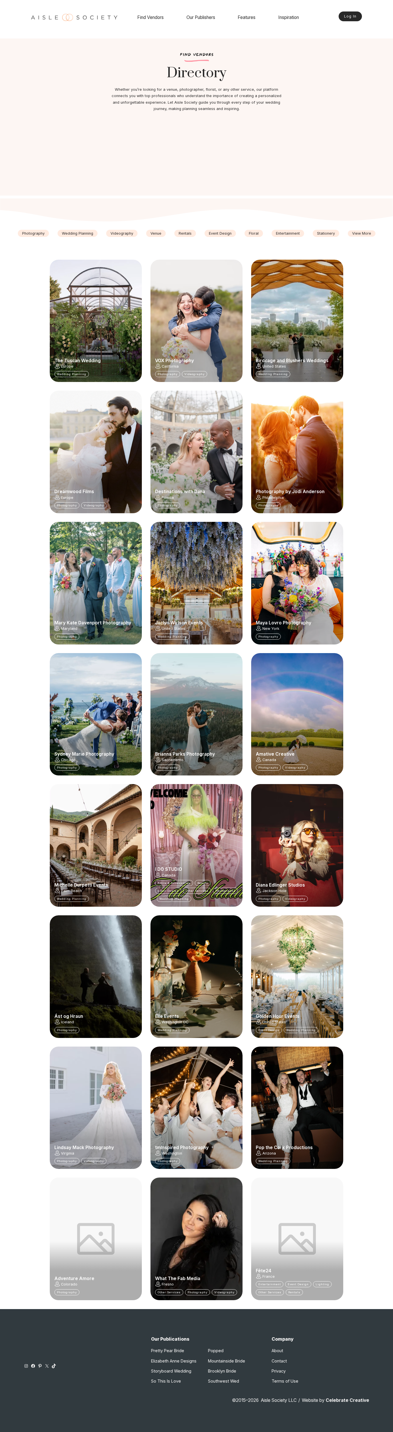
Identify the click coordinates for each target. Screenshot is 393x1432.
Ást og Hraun (68, 1016)
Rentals (185, 233)
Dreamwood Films (74, 491)
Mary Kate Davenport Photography (92, 623)
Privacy (279, 1371)
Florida (168, 497)
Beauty (202, 883)
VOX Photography (174, 360)
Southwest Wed (223, 1381)
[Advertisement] (196, 155)
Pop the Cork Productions (284, 1147)
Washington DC (175, 1022)
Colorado (69, 1284)
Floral (254, 233)
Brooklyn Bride (222, 1371)
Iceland (67, 1022)
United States (274, 366)
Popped (216, 1350)
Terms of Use (285, 1381)
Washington (172, 1153)
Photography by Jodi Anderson (290, 491)
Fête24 (263, 1270)
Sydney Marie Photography (84, 754)
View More (361, 233)
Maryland (69, 628)
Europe (67, 366)
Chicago (68, 760)
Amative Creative (275, 754)
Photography (33, 233)
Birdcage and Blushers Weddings (292, 360)
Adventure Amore (74, 1278)
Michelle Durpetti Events (81, 885)
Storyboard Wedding (171, 1371)
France (268, 1276)
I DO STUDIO (168, 869)
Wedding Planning (77, 233)
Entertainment (288, 233)
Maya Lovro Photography (283, 623)
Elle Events (167, 1016)
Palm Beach (71, 891)
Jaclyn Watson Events (179, 623)
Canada (269, 760)
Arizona (269, 1153)
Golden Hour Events (277, 1016)
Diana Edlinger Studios (280, 885)
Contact (279, 1360)
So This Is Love (166, 1381)
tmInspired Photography (182, 1147)
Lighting (322, 1284)
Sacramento (172, 760)
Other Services (197, 890)
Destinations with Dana (180, 491)
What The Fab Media (177, 1278)
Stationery (326, 233)
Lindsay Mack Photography (84, 1147)
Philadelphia (273, 497)
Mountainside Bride (226, 1360)
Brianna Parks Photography (185, 754)
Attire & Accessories (174, 883)
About (277, 1350)
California (170, 366)
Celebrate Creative (347, 1400)
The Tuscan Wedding (77, 360)
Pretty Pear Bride (167, 1350)
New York (270, 628)
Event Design (220, 233)
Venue (155, 233)
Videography (121, 233)
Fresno (168, 1284)
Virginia (67, 1153)
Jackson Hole (274, 891)
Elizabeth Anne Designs (174, 1360)
